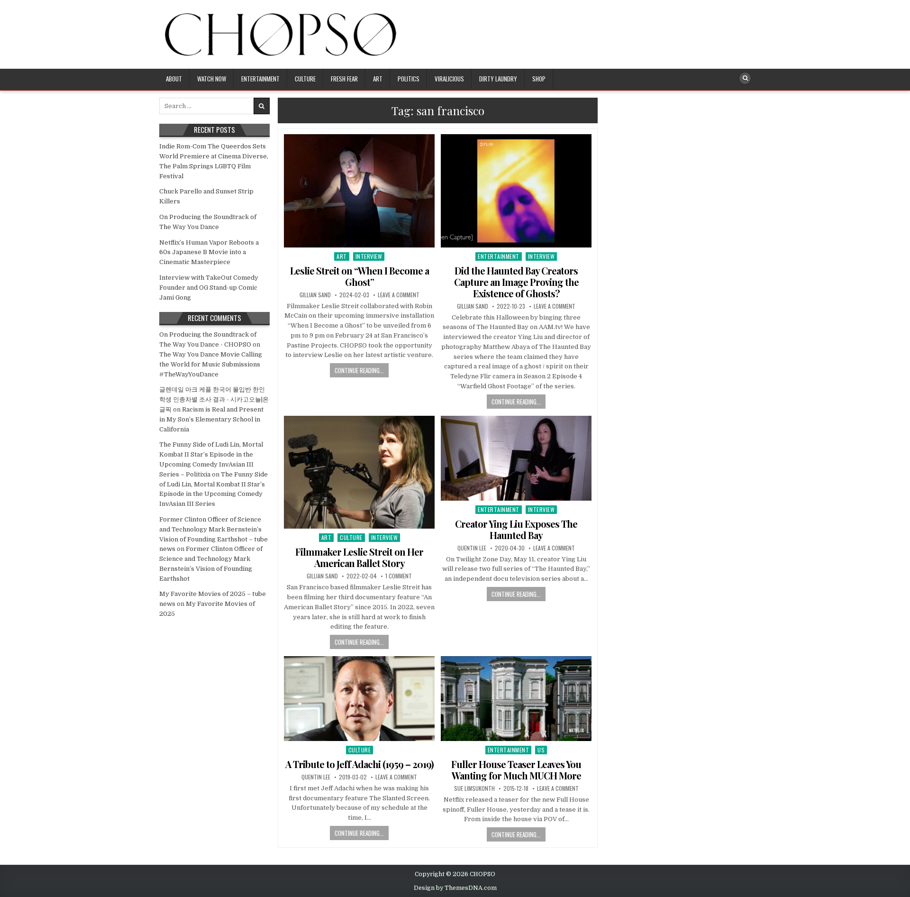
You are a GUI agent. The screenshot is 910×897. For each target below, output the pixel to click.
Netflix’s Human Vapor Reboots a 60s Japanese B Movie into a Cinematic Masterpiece (209, 252)
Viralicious (449, 78)
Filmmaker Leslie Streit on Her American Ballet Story (359, 557)
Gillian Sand (315, 295)
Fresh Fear (344, 78)
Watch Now (211, 78)
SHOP (539, 78)
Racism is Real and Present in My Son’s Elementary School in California (211, 419)
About (174, 78)
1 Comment (398, 576)
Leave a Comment (398, 295)
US (541, 750)
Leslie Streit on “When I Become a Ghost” (359, 276)
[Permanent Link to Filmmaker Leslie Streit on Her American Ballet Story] (359, 472)
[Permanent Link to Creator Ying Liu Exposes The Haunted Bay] (516, 458)
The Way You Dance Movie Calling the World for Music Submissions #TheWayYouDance (210, 364)
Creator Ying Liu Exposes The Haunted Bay (516, 529)
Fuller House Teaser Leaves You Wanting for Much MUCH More (516, 770)
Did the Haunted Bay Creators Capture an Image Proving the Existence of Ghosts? (516, 282)
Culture (305, 78)
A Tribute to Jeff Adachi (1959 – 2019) (359, 764)
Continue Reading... (359, 370)
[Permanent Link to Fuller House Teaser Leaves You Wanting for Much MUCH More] (516, 698)
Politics (408, 78)
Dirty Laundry (498, 78)
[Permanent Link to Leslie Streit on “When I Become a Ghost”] (359, 190)
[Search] (745, 78)
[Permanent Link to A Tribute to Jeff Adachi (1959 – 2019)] (359, 698)
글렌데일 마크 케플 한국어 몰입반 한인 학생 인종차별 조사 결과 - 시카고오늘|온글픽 (214, 399)
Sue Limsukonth (474, 788)
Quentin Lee (471, 548)
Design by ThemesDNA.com (455, 888)
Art (377, 78)
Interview (368, 256)
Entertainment (260, 78)
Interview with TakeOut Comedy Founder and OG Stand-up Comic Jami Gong (208, 287)
